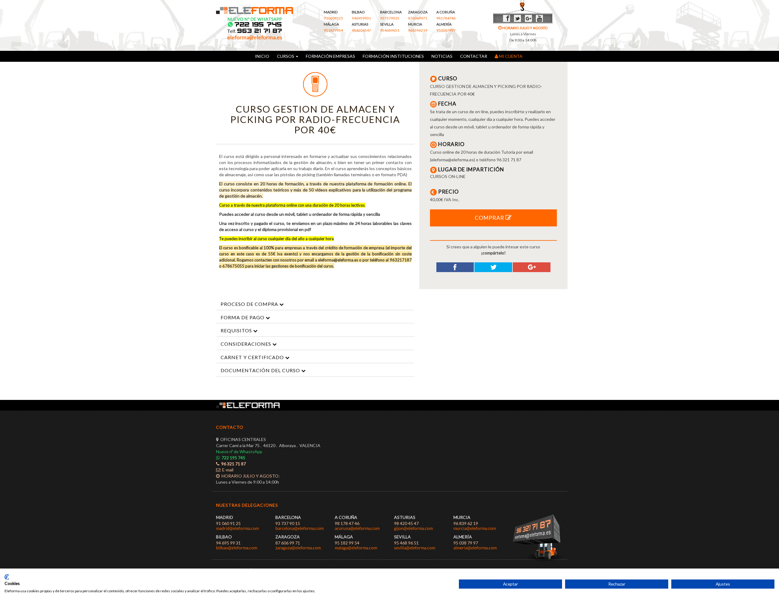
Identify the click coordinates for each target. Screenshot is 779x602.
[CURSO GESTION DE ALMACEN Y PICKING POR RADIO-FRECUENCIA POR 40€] (315, 84)
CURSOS (285, 56)
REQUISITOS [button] (237, 330)
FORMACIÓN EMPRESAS (330, 56)
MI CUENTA (511, 56)
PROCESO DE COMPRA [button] (250, 304)
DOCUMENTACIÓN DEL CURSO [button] (261, 370)
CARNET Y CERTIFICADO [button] (253, 357)
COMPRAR (490, 217)
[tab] (315, 304)
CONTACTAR (473, 56)
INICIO (262, 56)
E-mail (226, 469)
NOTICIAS (442, 56)
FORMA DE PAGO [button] (243, 317)
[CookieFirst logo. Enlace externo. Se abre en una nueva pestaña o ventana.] (7, 577)
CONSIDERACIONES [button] (246, 344)
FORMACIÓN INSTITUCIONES (393, 56)
